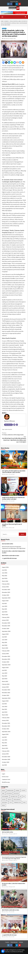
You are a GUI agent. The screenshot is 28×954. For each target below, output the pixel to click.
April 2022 (4, 712)
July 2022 (4, 703)
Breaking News (10, 790)
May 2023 (4, 675)
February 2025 (5, 617)
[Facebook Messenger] (14, 62)
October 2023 (5, 662)
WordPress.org (6, 782)
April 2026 (4, 578)
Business (4, 28)
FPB (20, 796)
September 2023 (6, 664)
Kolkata (4, 799)
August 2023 (5, 667)
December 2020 (6, 756)
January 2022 (5, 720)
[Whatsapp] (12, 62)
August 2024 (5, 634)
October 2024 (5, 628)
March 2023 (5, 681)
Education (16, 793)
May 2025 (4, 609)
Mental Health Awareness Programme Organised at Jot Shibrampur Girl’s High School (13, 547)
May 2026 (4, 575)
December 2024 (6, 623)
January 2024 (5, 653)
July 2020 (4, 765)
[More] (23, 62)
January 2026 (5, 586)
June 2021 (4, 740)
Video (24, 802)
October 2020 (5, 762)
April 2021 (4, 745)
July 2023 (4, 670)
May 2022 (4, 709)
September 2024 (6, 631)
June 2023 (4, 673)
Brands (3, 790)
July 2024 (4, 636)
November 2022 (6, 692)
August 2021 (5, 734)
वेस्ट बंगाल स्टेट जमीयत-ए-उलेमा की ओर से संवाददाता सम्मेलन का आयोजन (13, 551)
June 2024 (4, 639)
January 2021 (5, 753)
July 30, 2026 (12, 911)
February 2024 (5, 650)
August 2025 (5, 600)
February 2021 (5, 751)
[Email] (14, 425)
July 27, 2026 (12, 936)
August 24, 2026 (12, 833)
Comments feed (6, 779)
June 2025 (4, 606)
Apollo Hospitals (8, 429)
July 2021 (4, 737)
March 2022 (5, 714)
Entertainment (5, 796)
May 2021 (4, 742)
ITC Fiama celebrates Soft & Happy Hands (13, 433)
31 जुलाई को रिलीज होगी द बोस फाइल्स (9, 558)
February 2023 (5, 684)
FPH (24, 796)
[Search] (25, 16)
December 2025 (6, 589)
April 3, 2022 (13, 38)
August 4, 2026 (12, 886)
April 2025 (4, 611)
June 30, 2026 (12, 474)
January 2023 (5, 687)
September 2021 (6, 731)
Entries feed (5, 776)
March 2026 (5, 581)
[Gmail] (17, 62)
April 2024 (4, 645)
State (10, 802)
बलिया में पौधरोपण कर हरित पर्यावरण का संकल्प (10, 555)
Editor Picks (9, 465)
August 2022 (5, 701)
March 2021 (5, 748)
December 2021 (6, 723)
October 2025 (5, 595)
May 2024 (4, 642)
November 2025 (6, 592)
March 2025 (5, 614)
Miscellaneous (17, 799)
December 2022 (6, 689)
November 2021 (6, 726)
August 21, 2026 (12, 860)
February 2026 (5, 584)
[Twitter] (20, 62)
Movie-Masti (4, 802)
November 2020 (6, 759)
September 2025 (6, 598)
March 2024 (5, 648)
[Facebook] (3, 62)
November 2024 (6, 625)
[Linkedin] (9, 62)
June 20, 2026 (12, 500)
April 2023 (4, 678)
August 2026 (5, 567)
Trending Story (5, 467)
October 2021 (5, 728)
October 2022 (5, 695)
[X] (6, 62)
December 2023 (6, 656)
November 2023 (6, 659)
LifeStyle (10, 799)
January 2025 (5, 620)
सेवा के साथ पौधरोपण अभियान (7, 543)
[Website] (17, 425)
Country (23, 790)
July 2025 (4, 603)
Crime (3, 793)
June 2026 (4, 572)
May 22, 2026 (12, 527)
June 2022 (4, 706)
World (3, 805)
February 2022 (5, 717)
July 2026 (4, 570)
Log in (3, 773)
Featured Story (16, 465)
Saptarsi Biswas (6, 38)
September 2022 (6, 698)
